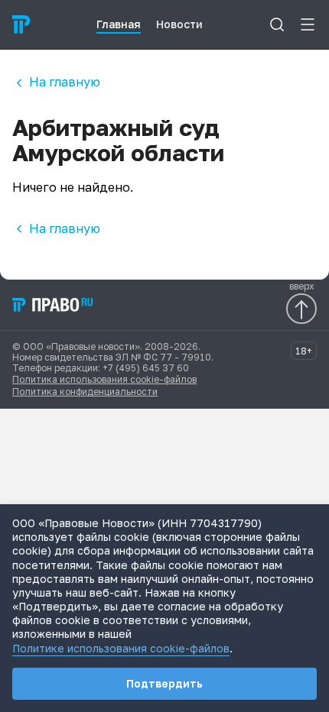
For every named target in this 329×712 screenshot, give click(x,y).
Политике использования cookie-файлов (121, 648)
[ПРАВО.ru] (21, 24)
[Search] (277, 24)
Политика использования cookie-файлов (104, 379)
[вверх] (301, 308)
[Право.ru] (53, 305)
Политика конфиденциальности (85, 391)
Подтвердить (164, 683)
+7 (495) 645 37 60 (146, 368)
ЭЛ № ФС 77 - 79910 (163, 357)
